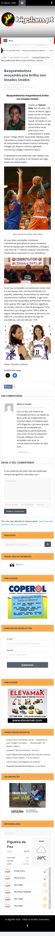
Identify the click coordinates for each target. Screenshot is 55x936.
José (8, 750)
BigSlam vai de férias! (31, 762)
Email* (10, 639)
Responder (23, 452)
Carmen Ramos (12, 762)
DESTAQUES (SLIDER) (15, 87)
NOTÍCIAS (29, 87)
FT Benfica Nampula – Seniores (26, 750)
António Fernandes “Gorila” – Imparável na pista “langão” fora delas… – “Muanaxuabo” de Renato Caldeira (26, 742)
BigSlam (19, 564)
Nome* (10, 650)
